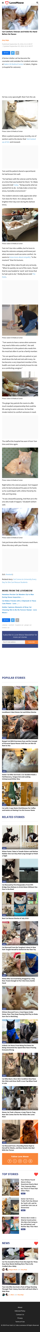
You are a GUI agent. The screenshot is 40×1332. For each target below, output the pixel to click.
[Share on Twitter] (13, 53)
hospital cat (19, 625)
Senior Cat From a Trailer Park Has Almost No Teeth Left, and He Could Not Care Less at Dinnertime (29, 1203)
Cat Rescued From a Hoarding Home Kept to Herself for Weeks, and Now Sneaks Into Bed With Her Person (18, 1148)
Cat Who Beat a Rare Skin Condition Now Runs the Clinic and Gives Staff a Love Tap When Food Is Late (19, 1081)
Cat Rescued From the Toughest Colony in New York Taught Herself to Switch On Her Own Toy (19, 948)
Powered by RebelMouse (35, 4)
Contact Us (20, 1315)
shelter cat (5, 628)
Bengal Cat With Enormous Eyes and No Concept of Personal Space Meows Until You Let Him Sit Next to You (19, 743)
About (20, 1307)
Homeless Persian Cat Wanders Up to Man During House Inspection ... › (18, 596)
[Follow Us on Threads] (30, 1161)
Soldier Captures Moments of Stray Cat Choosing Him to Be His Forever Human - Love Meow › (19, 610)
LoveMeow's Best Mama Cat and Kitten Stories (19, 712)
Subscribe (31, 642)
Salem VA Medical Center (13, 64)
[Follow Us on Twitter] (15, 1161)
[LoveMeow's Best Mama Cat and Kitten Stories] (20, 698)
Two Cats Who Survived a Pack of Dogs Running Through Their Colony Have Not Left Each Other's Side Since (20, 1289)
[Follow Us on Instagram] (20, 1161)
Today (16, 185)
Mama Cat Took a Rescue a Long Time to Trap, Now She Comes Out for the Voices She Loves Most (19, 1114)
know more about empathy (20, 257)
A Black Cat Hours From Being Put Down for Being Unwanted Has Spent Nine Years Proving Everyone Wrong (19, 1047)
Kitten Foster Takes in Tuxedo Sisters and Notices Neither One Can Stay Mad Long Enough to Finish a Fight (20, 853)
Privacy (20, 1318)
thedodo (9, 574)
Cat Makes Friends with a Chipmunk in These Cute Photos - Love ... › (19, 602)
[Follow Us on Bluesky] (25, 1161)
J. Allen (11, 1295)
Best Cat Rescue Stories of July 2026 (15, 918)
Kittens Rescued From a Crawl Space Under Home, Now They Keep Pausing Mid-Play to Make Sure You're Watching (20, 1014)
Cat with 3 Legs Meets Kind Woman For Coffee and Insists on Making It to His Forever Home (19, 809)
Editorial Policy (20, 1311)
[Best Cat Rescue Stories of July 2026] (20, 904)
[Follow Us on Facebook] (9, 1161)
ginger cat (28, 625)
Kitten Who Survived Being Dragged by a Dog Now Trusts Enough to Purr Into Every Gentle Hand (18, 981)
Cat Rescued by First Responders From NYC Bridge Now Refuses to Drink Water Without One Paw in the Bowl (19, 887)
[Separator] (17, 53)
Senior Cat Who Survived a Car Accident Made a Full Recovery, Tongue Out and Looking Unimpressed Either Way (19, 776)
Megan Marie (13, 1269)
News (4, 709)
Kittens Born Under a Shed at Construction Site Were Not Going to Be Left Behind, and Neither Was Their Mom (29, 1222)
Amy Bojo (5, 40)
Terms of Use (20, 1322)
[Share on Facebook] (6, 53)
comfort (11, 625)
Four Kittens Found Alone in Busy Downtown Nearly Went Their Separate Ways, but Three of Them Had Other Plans (29, 1185)
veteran (5, 625)
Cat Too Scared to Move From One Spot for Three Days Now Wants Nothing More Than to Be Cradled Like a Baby (20, 1264)
